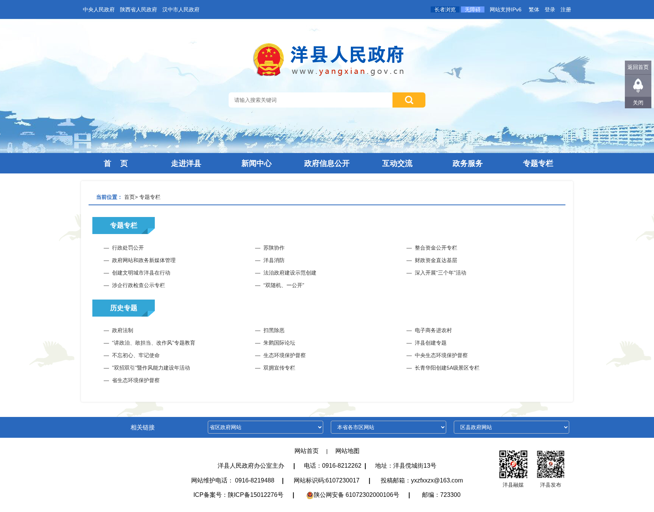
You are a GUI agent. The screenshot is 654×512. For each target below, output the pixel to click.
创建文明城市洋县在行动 (141, 273)
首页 (129, 197)
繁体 (534, 9)
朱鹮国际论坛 (279, 343)
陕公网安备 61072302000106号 (356, 495)
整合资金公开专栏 (436, 248)
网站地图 (347, 451)
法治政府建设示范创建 (289, 273)
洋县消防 (274, 260)
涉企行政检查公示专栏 (138, 285)
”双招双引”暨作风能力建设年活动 (151, 368)
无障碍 (473, 9)
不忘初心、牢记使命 (136, 355)
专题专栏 (538, 163)
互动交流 (397, 163)
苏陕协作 (274, 248)
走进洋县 (186, 163)
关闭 (638, 103)
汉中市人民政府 (180, 9)
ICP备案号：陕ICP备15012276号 (238, 495)
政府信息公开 (327, 163)
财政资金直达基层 (436, 260)
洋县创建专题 (431, 343)
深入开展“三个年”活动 (440, 273)
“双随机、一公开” (283, 285)
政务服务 (468, 163)
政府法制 (122, 330)
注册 (566, 9)
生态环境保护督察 (284, 355)
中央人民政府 (99, 9)
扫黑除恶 (274, 330)
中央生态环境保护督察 (441, 355)
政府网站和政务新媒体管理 (144, 260)
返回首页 (638, 67)
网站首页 (306, 451)
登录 (550, 9)
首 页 (116, 163)
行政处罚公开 (128, 248)
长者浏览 (445, 9)
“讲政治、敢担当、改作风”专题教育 (153, 343)
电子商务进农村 (433, 330)
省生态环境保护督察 (136, 380)
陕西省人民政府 (138, 9)
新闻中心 (256, 163)
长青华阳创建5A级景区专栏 (447, 368)
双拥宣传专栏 (279, 368)
